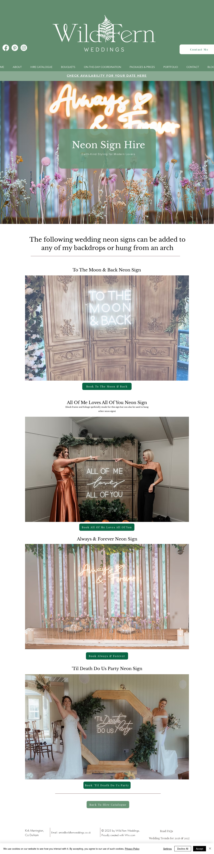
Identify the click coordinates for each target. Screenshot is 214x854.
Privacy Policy (132, 848)
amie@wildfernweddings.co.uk (75, 832)
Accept (199, 848)
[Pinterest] (15, 47)
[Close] (210, 848)
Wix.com (130, 835)
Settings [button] (167, 848)
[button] (107, 469)
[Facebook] (6, 47)
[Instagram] (24, 47)
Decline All (182, 848)
